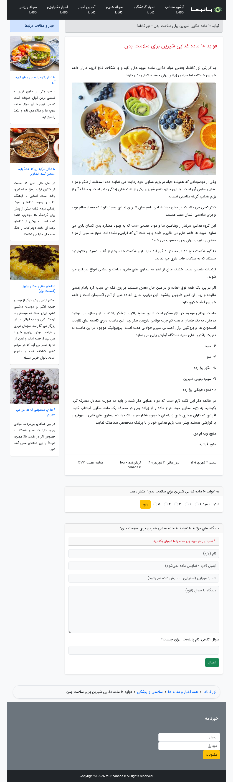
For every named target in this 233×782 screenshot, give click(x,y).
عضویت (211, 754)
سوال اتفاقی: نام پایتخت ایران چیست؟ (190, 639)
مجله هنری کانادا (114, 9)
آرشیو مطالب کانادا (174, 9)
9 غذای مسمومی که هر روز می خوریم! (35, 412)
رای (145, 504)
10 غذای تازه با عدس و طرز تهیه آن (35, 80)
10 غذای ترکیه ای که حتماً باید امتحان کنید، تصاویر (36, 171)
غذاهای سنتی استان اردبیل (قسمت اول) (38, 288)
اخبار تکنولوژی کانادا (57, 9)
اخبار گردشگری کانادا (143, 9)
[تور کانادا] (206, 9)
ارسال (212, 662)
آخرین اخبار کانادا (87, 9)
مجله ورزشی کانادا (27, 9)
